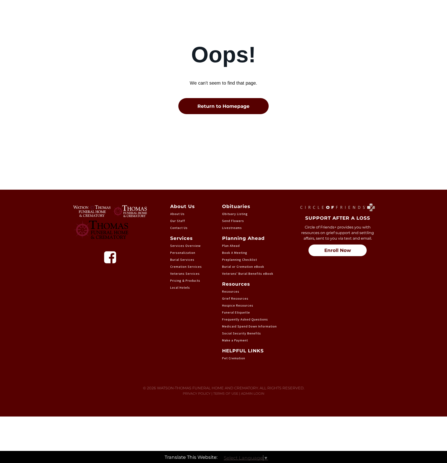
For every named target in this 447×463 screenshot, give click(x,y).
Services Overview (185, 246)
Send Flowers (233, 221)
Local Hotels (180, 287)
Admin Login (252, 393)
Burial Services (182, 260)
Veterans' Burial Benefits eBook (247, 273)
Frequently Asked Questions (245, 319)
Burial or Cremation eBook (243, 267)
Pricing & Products (185, 280)
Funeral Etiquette (236, 312)
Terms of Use (225, 393)
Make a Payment (235, 340)
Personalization (182, 253)
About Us (177, 214)
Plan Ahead (231, 246)
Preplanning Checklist (239, 260)
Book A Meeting (234, 253)
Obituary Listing (235, 214)
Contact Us (179, 228)
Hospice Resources (237, 305)
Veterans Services (185, 273)
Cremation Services (186, 267)
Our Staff (177, 221)
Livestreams (232, 228)
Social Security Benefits (241, 333)
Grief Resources (235, 298)
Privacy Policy (196, 393)
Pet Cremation (233, 358)
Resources (230, 291)
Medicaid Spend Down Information (249, 326)
